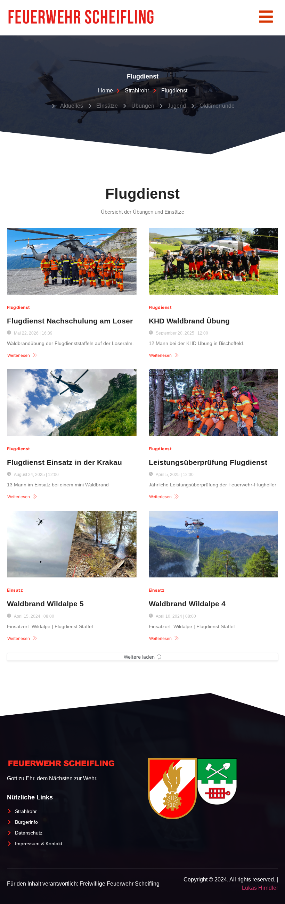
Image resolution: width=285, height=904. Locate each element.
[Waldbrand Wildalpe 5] (72, 544)
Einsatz (15, 590)
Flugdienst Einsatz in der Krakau (64, 462)
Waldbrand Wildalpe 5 (45, 604)
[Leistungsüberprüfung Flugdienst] (213, 402)
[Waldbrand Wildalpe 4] (213, 544)
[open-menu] (266, 17)
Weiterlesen (18, 355)
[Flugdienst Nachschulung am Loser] (72, 261)
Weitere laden (139, 657)
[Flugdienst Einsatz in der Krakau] (72, 402)
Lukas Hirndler (260, 888)
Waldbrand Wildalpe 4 (187, 604)
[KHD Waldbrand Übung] (213, 261)
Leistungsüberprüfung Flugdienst (208, 462)
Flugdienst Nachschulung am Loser (70, 321)
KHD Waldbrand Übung (189, 321)
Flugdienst (18, 307)
